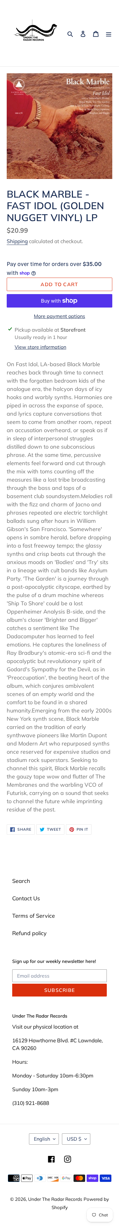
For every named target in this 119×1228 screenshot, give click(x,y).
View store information (40, 347)
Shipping (17, 241)
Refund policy (29, 933)
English (42, 1139)
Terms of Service (33, 915)
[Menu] (108, 33)
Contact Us (26, 898)
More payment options (59, 316)
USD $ (74, 1139)
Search (21, 880)
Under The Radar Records (55, 1199)
